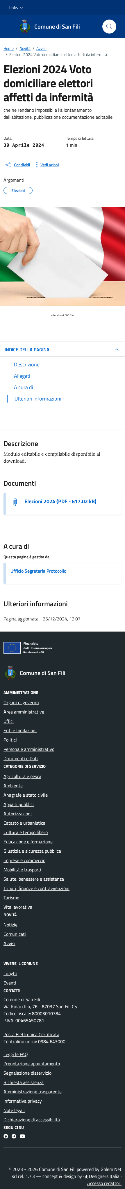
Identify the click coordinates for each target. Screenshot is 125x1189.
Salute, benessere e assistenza (33, 878)
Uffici (8, 721)
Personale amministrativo (28, 749)
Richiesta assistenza (23, 1082)
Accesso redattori (104, 1183)
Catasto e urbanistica (24, 822)
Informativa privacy (22, 1100)
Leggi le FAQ (15, 1054)
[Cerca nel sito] (109, 27)
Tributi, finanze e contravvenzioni (36, 888)
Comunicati (14, 934)
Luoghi (10, 973)
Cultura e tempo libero (25, 832)
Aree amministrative (23, 711)
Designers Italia (103, 1176)
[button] (16, 7)
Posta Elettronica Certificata (31, 1034)
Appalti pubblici (18, 804)
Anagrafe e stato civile (25, 794)
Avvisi (9, 943)
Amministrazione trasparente (32, 1091)
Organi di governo (21, 702)
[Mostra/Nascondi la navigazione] (11, 25)
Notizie (10, 924)
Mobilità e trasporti (22, 869)
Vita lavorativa (17, 906)
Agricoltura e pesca (22, 776)
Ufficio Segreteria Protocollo (38, 570)
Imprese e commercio (24, 860)
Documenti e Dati (20, 758)
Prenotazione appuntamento (31, 1063)
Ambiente (13, 785)
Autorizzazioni (17, 813)
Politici (10, 739)
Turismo (11, 897)
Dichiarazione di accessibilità (31, 1119)
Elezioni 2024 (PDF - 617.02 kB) (60, 501)
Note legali (14, 1110)
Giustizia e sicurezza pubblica (32, 850)
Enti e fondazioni (20, 730)
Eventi (9, 982)
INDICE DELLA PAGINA (27, 349)
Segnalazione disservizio (27, 1072)
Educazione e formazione (28, 841)
